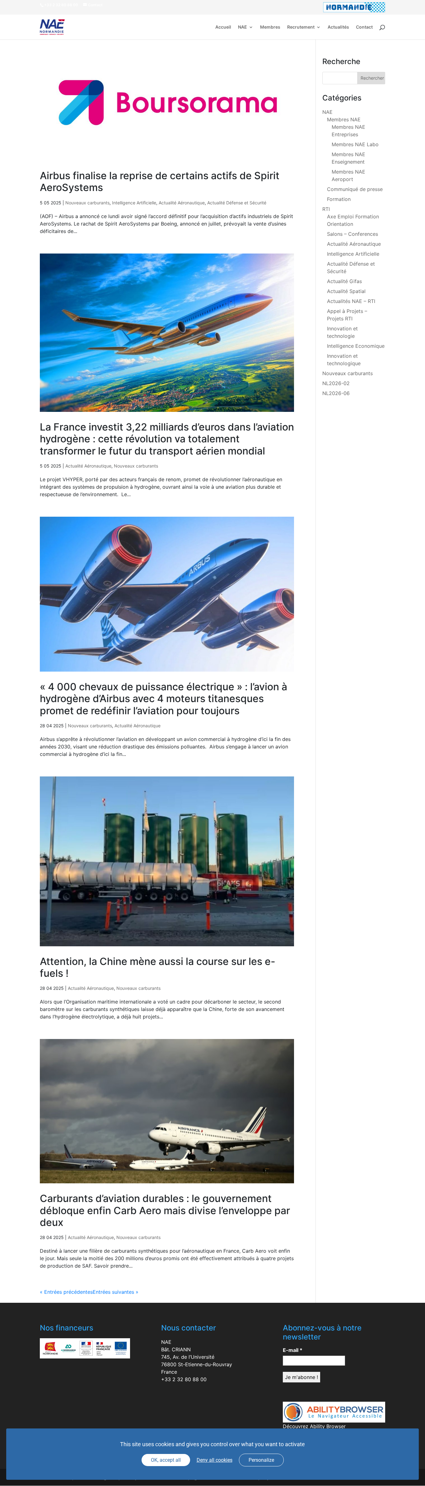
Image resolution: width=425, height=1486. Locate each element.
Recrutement (301, 27)
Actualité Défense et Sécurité (236, 202)
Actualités (338, 27)
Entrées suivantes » (115, 1292)
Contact (364, 27)
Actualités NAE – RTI (351, 301)
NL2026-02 (336, 383)
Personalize (261, 1460)
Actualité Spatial (346, 291)
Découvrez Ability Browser (314, 1426)
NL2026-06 (336, 393)
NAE (242, 27)
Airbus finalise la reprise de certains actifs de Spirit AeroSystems (159, 181)
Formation (339, 199)
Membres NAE (344, 119)
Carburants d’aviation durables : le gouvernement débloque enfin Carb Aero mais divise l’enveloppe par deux (165, 1210)
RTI (326, 209)
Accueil (223, 27)
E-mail (292, 1350)
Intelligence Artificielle (134, 202)
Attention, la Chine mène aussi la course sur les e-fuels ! (157, 967)
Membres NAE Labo (355, 144)
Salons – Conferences (352, 234)
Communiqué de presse (355, 189)
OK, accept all (166, 1460)
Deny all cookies (214, 1460)
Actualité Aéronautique (182, 202)
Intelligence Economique (356, 346)
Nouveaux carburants (87, 202)
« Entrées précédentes (66, 1292)
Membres (270, 27)
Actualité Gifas (344, 281)
